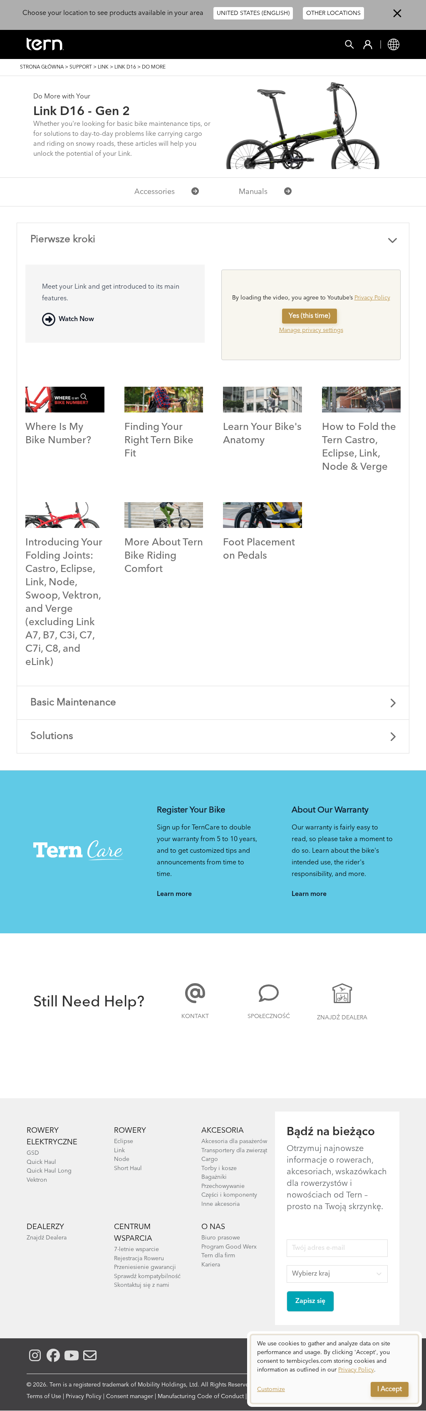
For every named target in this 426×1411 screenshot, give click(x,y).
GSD (33, 1153)
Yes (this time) (309, 316)
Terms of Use (44, 1396)
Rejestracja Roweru (139, 1258)
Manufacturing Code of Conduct (201, 1396)
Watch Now (76, 319)
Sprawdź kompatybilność (147, 1276)
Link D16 (125, 67)
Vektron (37, 1180)
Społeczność (269, 1016)
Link (103, 67)
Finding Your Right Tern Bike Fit (158, 440)
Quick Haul (41, 1162)
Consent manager (129, 1396)
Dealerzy (45, 1227)
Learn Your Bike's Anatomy (262, 434)
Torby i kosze (219, 1168)
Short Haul (128, 1168)
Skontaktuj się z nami (141, 1285)
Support (80, 67)
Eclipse (123, 1141)
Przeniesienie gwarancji (145, 1267)
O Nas (213, 1227)
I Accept (389, 1389)
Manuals (253, 192)
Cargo (209, 1159)
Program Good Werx (229, 1247)
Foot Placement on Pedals (259, 549)
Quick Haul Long (49, 1171)
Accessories (154, 192)
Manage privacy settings (311, 330)
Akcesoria (222, 1130)
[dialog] (334, 1369)
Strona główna (42, 67)
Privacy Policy (372, 298)
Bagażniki (214, 1177)
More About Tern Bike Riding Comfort (163, 556)
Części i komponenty (229, 1195)
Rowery (130, 1130)
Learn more (174, 894)
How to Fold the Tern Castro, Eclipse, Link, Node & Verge (359, 447)
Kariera (210, 1265)
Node (121, 1159)
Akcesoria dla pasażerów (234, 1141)
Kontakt (195, 1016)
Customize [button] (271, 1389)
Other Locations (333, 13)
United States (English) (253, 13)
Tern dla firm (218, 1256)
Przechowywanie (223, 1186)
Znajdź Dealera (342, 1018)
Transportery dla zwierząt (234, 1150)
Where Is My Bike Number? (58, 434)
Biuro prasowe (220, 1238)
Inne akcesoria (220, 1204)
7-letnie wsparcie (136, 1249)
